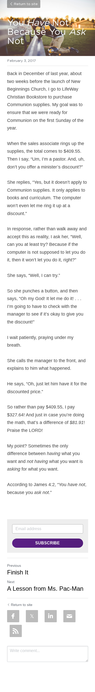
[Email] (69, 616)
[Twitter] (32, 616)
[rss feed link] (16, 631)
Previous (14, 565)
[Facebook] (13, 616)
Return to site (26, 4)
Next (10, 582)
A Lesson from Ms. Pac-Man (45, 588)
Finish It (17, 572)
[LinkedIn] (51, 616)
